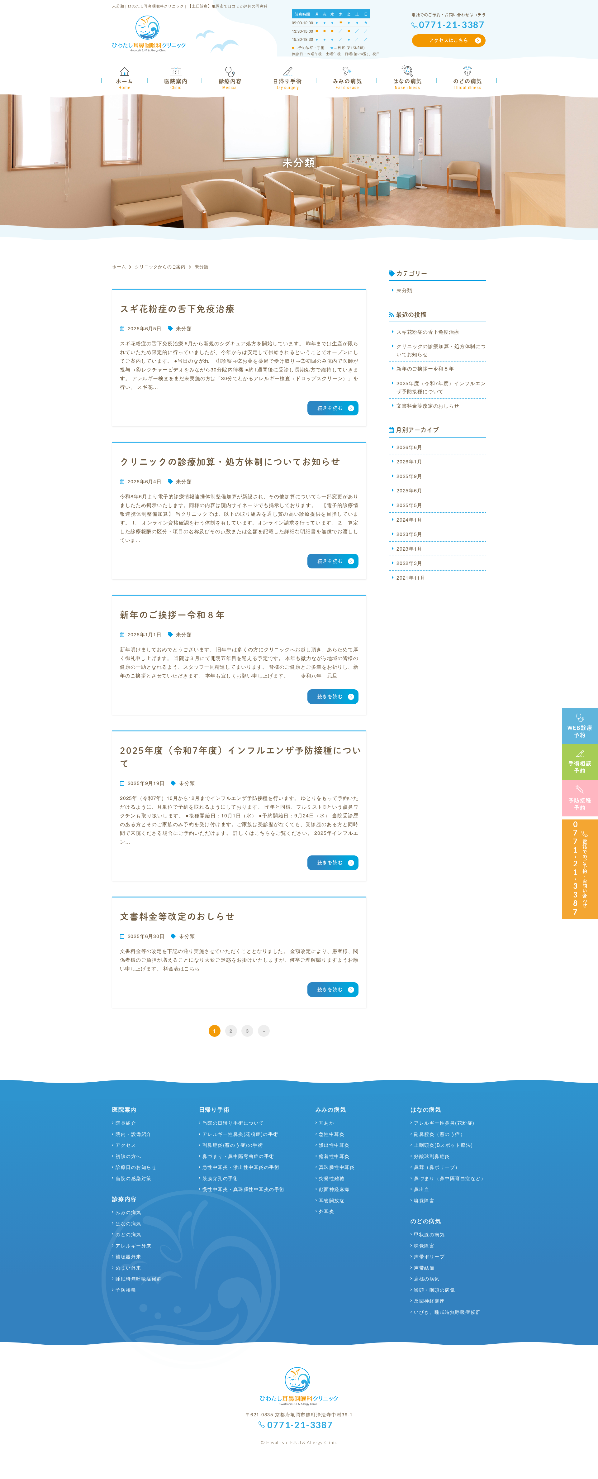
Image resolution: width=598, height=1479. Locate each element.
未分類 (184, 328)
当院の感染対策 (134, 1178)
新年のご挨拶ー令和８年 (425, 368)
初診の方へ (128, 1156)
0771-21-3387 (452, 24)
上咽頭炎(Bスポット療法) (443, 1145)
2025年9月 (409, 476)
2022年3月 (409, 563)
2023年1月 (409, 548)
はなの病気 (128, 1223)
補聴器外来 (128, 1256)
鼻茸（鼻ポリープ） (437, 1167)
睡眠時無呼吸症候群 (139, 1279)
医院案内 (124, 1109)
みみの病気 (128, 1212)
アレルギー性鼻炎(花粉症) (444, 1123)
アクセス (126, 1145)
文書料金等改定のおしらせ (427, 405)
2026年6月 (409, 447)
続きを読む (330, 408)
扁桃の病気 (427, 1279)
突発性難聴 (332, 1178)
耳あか (327, 1123)
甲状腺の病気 (429, 1234)
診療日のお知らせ (136, 1167)
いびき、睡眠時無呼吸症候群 (447, 1312)
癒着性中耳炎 (334, 1156)
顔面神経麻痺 (334, 1189)
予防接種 (126, 1290)
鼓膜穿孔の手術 (220, 1178)
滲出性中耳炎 (334, 1145)
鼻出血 (422, 1189)
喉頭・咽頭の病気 (434, 1290)
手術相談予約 (580, 767)
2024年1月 (409, 519)
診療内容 (124, 1199)
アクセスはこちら (448, 40)
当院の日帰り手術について (233, 1123)
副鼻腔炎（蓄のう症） (439, 1134)
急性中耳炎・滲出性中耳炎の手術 (241, 1167)
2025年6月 (409, 490)
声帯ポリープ (429, 1256)
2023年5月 (409, 534)
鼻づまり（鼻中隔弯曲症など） (450, 1178)
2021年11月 (410, 577)
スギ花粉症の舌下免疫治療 (427, 331)
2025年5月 (409, 505)
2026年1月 (409, 461)
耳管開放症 (332, 1200)
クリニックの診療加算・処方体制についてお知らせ (441, 350)
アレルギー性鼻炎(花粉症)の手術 (240, 1134)
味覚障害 (424, 1245)
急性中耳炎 (332, 1134)
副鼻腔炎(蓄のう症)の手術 (232, 1145)
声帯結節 (424, 1268)
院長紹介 (126, 1123)
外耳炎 (327, 1211)
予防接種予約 (580, 804)
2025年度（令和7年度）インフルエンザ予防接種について (441, 387)
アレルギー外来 (134, 1245)
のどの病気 (128, 1234)
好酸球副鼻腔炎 (432, 1156)
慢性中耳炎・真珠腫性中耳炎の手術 (243, 1189)
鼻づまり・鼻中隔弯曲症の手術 (238, 1156)
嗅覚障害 (424, 1200)
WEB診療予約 (580, 731)
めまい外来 (128, 1268)
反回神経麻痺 (429, 1301)
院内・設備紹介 (134, 1134)
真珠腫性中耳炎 (337, 1167)
